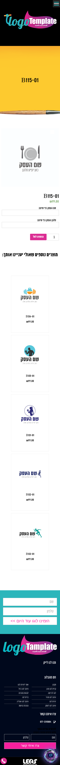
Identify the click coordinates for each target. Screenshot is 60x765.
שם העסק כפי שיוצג (47, 208)
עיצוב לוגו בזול (23, 689)
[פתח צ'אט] (50, 755)
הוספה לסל (38, 237)
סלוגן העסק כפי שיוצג (46, 220)
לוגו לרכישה (52, 693)
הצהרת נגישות (23, 706)
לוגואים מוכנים (23, 693)
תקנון (54, 685)
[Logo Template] (30, 28)
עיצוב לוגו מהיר (51, 697)
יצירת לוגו (52, 701)
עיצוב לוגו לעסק (50, 706)
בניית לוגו (25, 697)
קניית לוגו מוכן (51, 689)
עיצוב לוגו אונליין (22, 701)
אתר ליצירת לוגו (23, 685)
